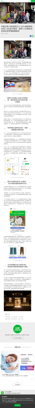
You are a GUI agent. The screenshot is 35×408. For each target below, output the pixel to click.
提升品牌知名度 (14, 319)
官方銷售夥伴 (8, 317)
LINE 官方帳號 (20, 319)
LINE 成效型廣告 (14, 317)
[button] (16, 382)
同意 (17, 405)
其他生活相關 (8, 319)
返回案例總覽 (17, 384)
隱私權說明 (14, 401)
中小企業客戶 (21, 317)
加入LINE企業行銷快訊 (17, 338)
